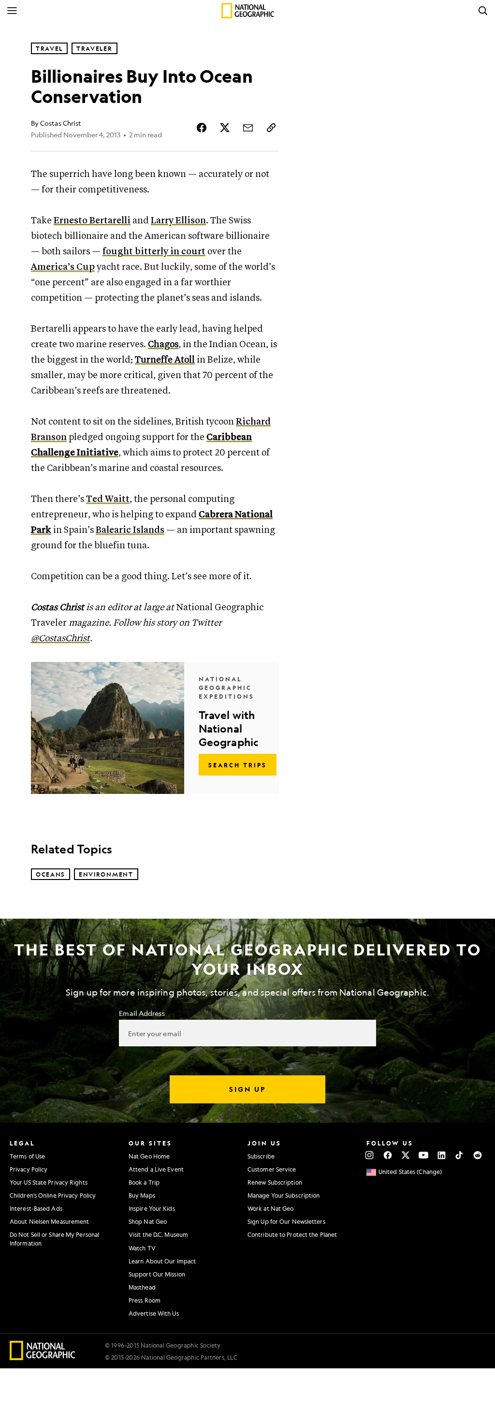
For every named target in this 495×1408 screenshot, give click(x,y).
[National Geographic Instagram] (369, 1155)
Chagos (163, 344)
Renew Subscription (275, 1182)
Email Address (141, 1013)
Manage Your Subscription (284, 1195)
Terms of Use (27, 1156)
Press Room (144, 1300)
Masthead (142, 1287)
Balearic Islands (130, 530)
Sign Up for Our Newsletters (286, 1221)
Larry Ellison (178, 220)
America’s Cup (63, 267)
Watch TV (142, 1248)
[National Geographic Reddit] (477, 1155)
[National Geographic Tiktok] (459, 1155)
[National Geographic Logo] (43, 1357)
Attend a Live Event (156, 1169)
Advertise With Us (154, 1313)
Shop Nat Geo (148, 1221)
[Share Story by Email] (248, 127)
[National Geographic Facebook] (387, 1155)
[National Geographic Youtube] (423, 1155)
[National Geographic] (247, 10)
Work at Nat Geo (271, 1208)
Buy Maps (142, 1195)
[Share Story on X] (225, 127)
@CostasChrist (60, 638)
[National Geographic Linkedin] (441, 1155)
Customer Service (272, 1169)
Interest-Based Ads (36, 1208)
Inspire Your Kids (152, 1208)
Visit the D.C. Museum (158, 1234)
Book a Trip (144, 1182)
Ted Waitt (108, 499)
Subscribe (261, 1156)
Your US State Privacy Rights (48, 1182)
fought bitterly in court (153, 251)
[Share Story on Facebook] (201, 127)
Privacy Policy (28, 1169)
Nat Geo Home (149, 1156)
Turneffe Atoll (165, 360)
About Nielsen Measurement (49, 1221)
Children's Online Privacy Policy (53, 1195)
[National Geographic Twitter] (405, 1155)
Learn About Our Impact (162, 1261)
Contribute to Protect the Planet (292, 1234)
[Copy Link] (271, 127)
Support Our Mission (157, 1274)
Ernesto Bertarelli (92, 220)
